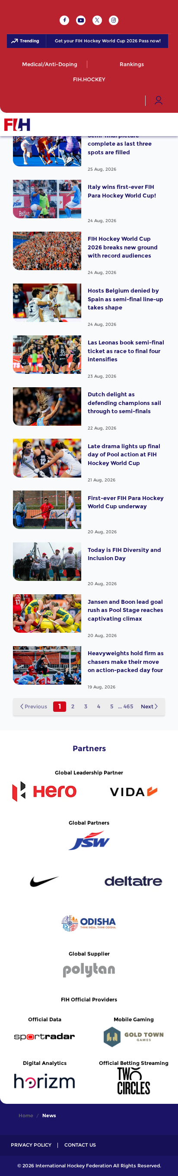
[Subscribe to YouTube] (81, 20)
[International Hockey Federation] (45, 124)
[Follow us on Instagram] (113, 20)
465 (128, 706)
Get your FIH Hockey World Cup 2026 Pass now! (103, 41)
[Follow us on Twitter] (97, 20)
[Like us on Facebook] (64, 20)
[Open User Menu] (158, 101)
